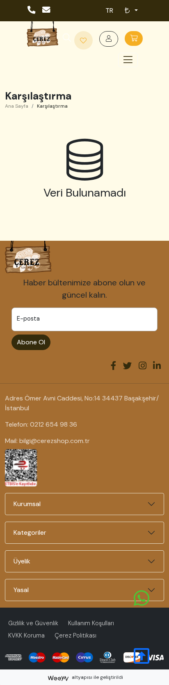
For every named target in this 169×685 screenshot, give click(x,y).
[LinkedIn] (157, 366)
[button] (66, 38)
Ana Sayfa (16, 106)
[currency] (130, 10)
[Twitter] (127, 366)
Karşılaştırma (52, 106)
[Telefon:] (32, 10)
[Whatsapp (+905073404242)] (141, 598)
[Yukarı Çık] (141, 661)
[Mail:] (47, 10)
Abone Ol (31, 342)
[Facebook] (113, 366)
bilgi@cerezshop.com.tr (54, 440)
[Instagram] (142, 366)
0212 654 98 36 (53, 424)
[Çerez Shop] (42, 34)
